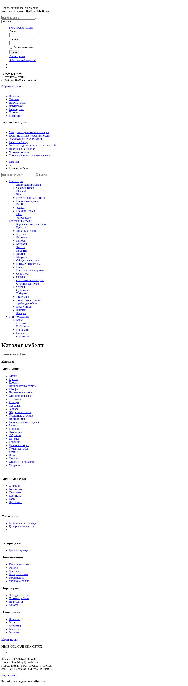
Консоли (21, 243)
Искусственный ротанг (30, 197)
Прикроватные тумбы (30, 270)
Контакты (15, 115)
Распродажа (16, 109)
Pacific (20, 204)
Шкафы (21, 313)
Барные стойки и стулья (31, 224)
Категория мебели (20, 220)
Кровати (21, 250)
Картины (22, 237)
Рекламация (16, 577)
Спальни (21, 333)
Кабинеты (22, 326)
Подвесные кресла (27, 201)
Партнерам (16, 105)
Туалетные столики (28, 300)
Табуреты (22, 293)
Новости (14, 96)
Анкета (13, 604)
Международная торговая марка (29, 132)
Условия (14, 112)
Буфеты (21, 227)
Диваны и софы (26, 230)
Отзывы (14, 632)
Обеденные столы (27, 260)
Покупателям (17, 102)
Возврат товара (18, 574)
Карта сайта (8, 675)
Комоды (21, 240)
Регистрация (25, 27)
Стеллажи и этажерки (30, 280)
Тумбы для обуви (27, 303)
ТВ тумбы (22, 296)
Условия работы (19, 598)
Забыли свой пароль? (22, 60)
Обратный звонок (12, 86)
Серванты (22, 273)
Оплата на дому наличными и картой (32, 145)
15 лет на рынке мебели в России (29, 135)
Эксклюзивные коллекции (25, 138)
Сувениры (22, 290)
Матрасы (21, 257)
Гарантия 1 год (18, 142)
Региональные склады (23, 523)
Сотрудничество (19, 595)
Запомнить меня (24, 47)
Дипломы (15, 625)
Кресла (20, 247)
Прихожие (22, 329)
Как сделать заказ (20, 564)
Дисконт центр (18, 550)
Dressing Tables (25, 210)
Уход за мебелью (19, 580)
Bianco (20, 194)
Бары (19, 319)
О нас (12, 622)
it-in (43, 681)
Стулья (20, 286)
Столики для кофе (27, 283)
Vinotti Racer (24, 217)
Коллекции (16, 181)
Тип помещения (19, 316)
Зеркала (21, 234)
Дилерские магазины (22, 526)
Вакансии (15, 629)
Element (21, 191)
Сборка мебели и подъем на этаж (29, 155)
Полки (20, 267)
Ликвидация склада (28, 184)
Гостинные (23, 323)
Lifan (19, 214)
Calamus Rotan (25, 187)
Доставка (14, 571)
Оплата (13, 567)
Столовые (22, 336)
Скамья (20, 276)
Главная (14, 161)
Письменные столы (28, 263)
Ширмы (21, 309)
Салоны (14, 99)
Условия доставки (20, 152)
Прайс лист (16, 601)
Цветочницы (24, 306)
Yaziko (20, 207)
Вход (12, 27)
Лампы (20, 253)
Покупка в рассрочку (22, 148)
